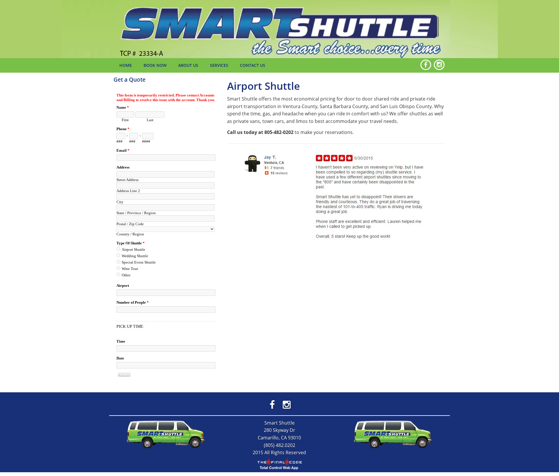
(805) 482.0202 (279, 445)
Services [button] (219, 65)
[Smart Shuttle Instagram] (287, 404)
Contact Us (252, 65)
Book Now (155, 65)
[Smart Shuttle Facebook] (272, 404)
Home (125, 65)
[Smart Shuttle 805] (166, 433)
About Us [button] (188, 65)
